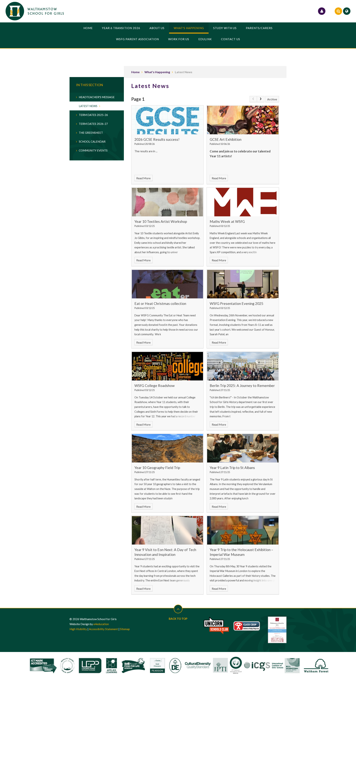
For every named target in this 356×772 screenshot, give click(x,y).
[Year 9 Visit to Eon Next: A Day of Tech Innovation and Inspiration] (167, 530)
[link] (253, 99)
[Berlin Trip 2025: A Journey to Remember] (242, 366)
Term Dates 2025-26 (93, 115)
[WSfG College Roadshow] (167, 366)
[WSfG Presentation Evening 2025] (242, 284)
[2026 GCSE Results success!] (167, 120)
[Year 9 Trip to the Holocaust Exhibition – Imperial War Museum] (242, 530)
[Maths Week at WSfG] (242, 202)
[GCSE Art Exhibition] (242, 120)
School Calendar (92, 141)
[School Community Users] (321, 11)
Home (135, 72)
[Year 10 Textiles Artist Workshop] (167, 202)
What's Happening (157, 72)
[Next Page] (260, 99)
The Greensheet (91, 132)
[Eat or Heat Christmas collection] (167, 284)
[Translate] (346, 11)
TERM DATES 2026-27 (93, 123)
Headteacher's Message (97, 97)
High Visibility (78, 629)
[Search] (338, 11)
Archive (272, 99)
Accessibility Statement (103, 629)
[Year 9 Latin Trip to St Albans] (242, 448)
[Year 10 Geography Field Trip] (167, 448)
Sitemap (125, 629)
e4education (101, 624)
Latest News (183, 72)
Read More (143, 178)
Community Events (93, 150)
